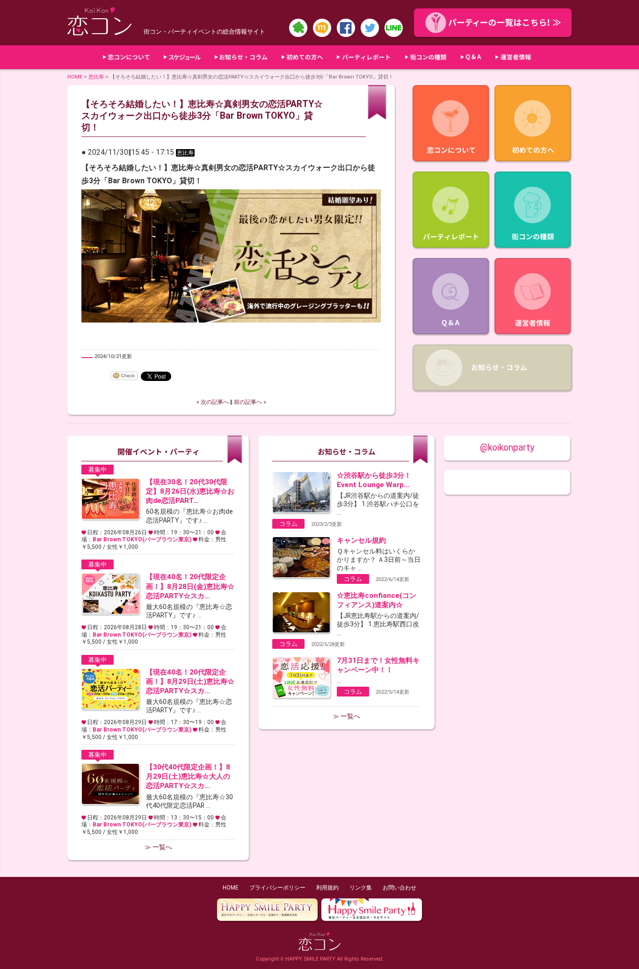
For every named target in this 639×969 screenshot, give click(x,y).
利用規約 (327, 887)
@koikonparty (507, 447)
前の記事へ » (250, 402)
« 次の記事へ (212, 402)
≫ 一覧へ (158, 847)
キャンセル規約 (361, 540)
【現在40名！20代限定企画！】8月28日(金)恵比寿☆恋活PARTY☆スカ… (190, 586)
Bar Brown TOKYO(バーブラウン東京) (142, 539)
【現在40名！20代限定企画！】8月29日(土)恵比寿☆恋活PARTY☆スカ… (190, 681)
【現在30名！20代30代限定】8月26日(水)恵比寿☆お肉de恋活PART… (190, 491)
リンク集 (360, 887)
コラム (288, 523)
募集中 (97, 469)
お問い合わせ (399, 887)
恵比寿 (96, 76)
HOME (74, 76)
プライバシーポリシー (277, 887)
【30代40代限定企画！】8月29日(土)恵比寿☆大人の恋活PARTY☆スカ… (188, 776)
